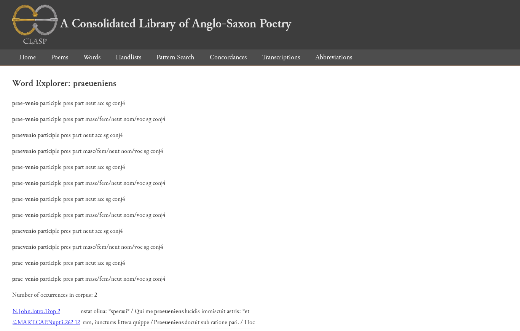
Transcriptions (281, 57)
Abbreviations (333, 57)
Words (91, 57)
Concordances (228, 57)
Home (27, 57)
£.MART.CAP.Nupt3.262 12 (46, 322)
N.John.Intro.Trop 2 (36, 311)
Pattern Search (175, 57)
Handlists (128, 57)
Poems (59, 57)
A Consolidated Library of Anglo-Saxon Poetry (175, 23)
